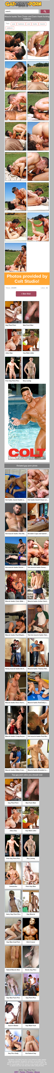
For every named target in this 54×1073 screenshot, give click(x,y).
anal (13, 24)
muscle (42, 24)
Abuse (37, 1072)
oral (28, 24)
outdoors (10, 28)
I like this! (26, 293)
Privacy (29, 1072)
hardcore (21, 24)
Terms (22, 1072)
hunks (35, 24)
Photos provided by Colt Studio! (27, 279)
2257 (16, 1072)
